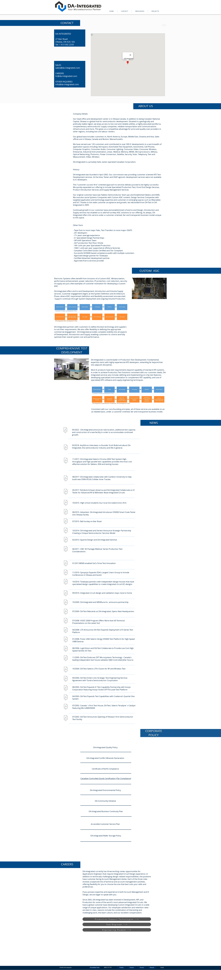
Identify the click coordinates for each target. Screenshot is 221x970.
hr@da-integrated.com (66, 76)
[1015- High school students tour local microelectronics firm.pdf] (65, 503)
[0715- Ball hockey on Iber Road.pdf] (65, 521)
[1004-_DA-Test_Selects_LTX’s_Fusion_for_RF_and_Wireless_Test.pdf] (65, 670)
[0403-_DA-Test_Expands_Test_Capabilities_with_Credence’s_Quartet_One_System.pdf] (65, 698)
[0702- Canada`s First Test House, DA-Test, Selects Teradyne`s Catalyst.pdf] (65, 707)
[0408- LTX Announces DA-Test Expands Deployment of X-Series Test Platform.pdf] (65, 630)
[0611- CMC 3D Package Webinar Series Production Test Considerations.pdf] (65, 549)
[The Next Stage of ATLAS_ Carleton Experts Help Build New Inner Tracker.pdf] (65, 479)
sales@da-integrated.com (67, 67)
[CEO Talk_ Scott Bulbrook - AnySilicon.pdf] (65, 448)
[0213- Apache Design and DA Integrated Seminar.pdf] (65, 540)
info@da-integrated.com (67, 84)
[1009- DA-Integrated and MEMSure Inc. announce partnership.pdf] (65, 603)
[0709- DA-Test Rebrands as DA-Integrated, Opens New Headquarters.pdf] (65, 612)
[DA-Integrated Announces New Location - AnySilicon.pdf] (65, 430)
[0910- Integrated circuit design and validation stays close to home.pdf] (65, 593)
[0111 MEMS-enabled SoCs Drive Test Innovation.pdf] (65, 564)
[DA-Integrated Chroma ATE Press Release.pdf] (65, 461)
